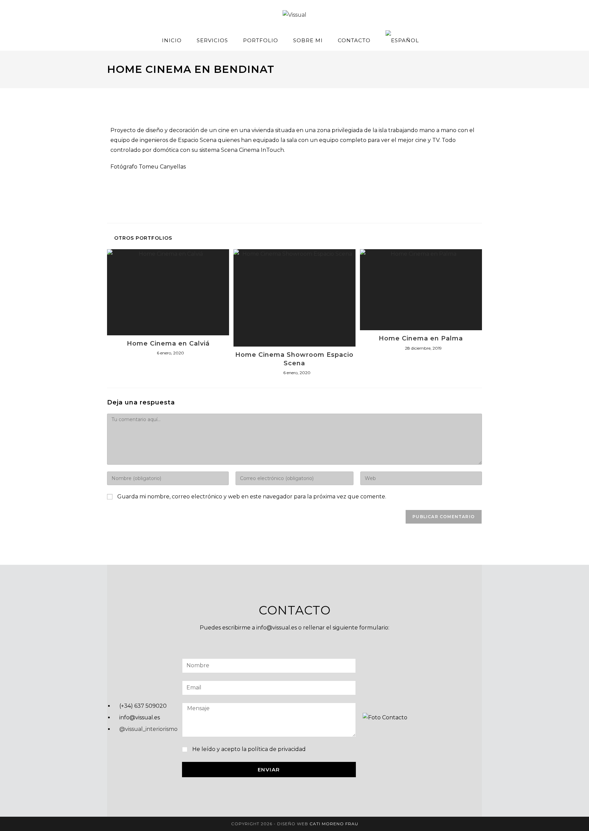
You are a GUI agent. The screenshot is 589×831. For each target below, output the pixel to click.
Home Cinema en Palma (421, 338)
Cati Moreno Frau (333, 823)
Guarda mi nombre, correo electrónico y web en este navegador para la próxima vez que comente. (251, 496)
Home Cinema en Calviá (168, 343)
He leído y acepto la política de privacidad (249, 749)
